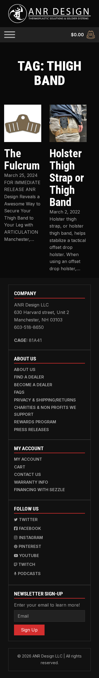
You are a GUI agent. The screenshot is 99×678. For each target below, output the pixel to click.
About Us (24, 369)
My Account (28, 459)
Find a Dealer (29, 377)
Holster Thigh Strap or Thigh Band (67, 178)
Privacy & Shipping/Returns (45, 400)
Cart (19, 467)
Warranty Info (31, 482)
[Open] (9, 34)
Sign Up (29, 630)
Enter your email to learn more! (47, 605)
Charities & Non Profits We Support (45, 410)
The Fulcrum (22, 159)
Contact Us (27, 474)
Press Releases (31, 429)
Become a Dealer (33, 384)
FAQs (19, 392)
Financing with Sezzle (39, 489)
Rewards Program (35, 421)
